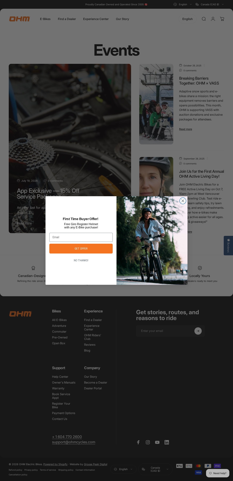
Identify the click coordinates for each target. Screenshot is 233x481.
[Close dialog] (183, 201)
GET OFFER (81, 248)
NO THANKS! (81, 260)
